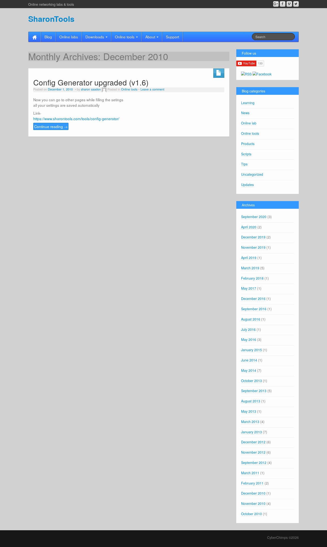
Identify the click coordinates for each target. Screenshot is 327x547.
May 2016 (248, 339)
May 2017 (248, 288)
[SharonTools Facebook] (282, 4)
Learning (247, 102)
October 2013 (251, 380)
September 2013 (253, 390)
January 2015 (251, 349)
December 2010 (253, 493)
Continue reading (51, 126)
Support (172, 36)
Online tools (125, 36)
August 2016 (250, 319)
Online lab (248, 123)
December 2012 (253, 442)
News (245, 112)
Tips (244, 164)
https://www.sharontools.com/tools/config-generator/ (76, 118)
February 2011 (252, 483)
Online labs (68, 36)
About (150, 36)
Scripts (246, 154)
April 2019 (248, 257)
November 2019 (253, 247)
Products (247, 143)
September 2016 (253, 308)
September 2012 (253, 462)
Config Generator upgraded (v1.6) (90, 82)
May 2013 (248, 411)
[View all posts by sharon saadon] (104, 89)
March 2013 (250, 421)
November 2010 (253, 503)
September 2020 (253, 216)
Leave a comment (152, 89)
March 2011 (250, 472)
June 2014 (249, 360)
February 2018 (252, 278)
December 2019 (253, 237)
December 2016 (253, 298)
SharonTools (51, 18)
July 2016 (248, 329)
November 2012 (253, 452)
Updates (247, 184)
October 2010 (251, 513)
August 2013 (250, 401)
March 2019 (250, 267)
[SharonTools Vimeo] (289, 4)
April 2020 (248, 227)
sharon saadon (91, 89)
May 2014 (248, 370)
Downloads (95, 36)
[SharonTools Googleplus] (276, 4)
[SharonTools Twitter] (296, 4)
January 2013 (251, 431)
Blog (48, 36)
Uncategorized (252, 174)
